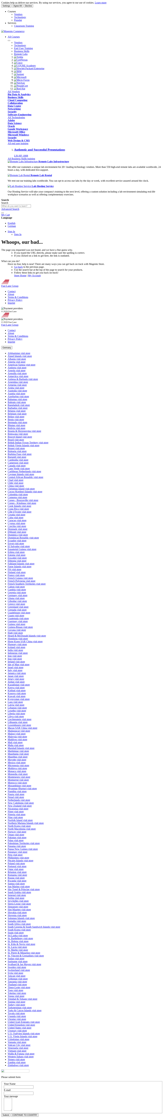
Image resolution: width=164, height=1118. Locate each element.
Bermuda (17, 422)
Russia (16, 877)
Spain (16, 932)
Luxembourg (19, 725)
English (11, 223)
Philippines (18, 857)
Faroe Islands (19, 566)
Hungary (17, 644)
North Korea (19, 826)
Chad (15, 480)
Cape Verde (19, 468)
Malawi (17, 733)
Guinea (16, 624)
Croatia (16, 514)
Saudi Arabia (19, 892)
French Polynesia (21, 581)
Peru (15, 854)
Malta (16, 745)
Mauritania (18, 754)
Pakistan (17, 837)
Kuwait (16, 696)
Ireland (16, 661)
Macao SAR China (22, 728)
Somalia (17, 921)
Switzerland (19, 970)
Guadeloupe (19, 612)
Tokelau (17, 993)
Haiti (15, 632)
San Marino (19, 886)
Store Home (20, 275)
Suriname (18, 961)
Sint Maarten (19, 909)
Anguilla (17, 373)
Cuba (15, 517)
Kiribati (17, 690)
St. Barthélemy (20, 938)
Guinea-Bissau (20, 627)
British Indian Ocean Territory (28, 442)
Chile (15, 483)
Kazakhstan (19, 684)
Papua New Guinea (23, 849)
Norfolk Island (20, 820)
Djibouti (17, 532)
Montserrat (18, 779)
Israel (15, 667)
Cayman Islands (21, 474)
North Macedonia (22, 828)
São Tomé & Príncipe (24, 889)
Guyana (17, 630)
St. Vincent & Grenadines (26, 955)
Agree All (17, 6)
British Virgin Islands (23, 445)
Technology (20, 17)
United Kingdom (21, 1025)
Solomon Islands (21, 918)
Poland (16, 863)
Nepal (16, 797)
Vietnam (17, 1050)
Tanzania (17, 981)
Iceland (16, 647)
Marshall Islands (21, 748)
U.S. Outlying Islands (24, 1033)
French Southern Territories (27, 583)
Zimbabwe (18, 1065)
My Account (34, 275)
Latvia (16, 705)
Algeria (16, 361)
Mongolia (18, 774)
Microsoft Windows (18, 134)
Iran (15, 656)
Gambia (17, 589)
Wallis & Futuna (21, 1053)
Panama (17, 846)
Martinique (18, 751)
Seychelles (18, 901)
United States (19, 1027)
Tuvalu (16, 1013)
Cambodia (18, 460)
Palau (16, 840)
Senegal (17, 895)
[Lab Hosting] (20, 186)
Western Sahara (21, 1056)
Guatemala (18, 618)
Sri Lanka (18, 935)
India (15, 650)
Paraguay (17, 852)
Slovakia (17, 912)
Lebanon (17, 707)
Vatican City (19, 1045)
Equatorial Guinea (22, 549)
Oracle (11, 126)
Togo (15, 990)
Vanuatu (17, 1042)
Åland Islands (20, 356)
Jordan (16, 681)
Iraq (15, 658)
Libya (16, 716)
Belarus (17, 411)
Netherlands (19, 800)
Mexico (17, 762)
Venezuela (18, 1048)
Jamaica (17, 673)
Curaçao (17, 520)
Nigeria (16, 814)
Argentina (18, 382)
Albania (17, 359)
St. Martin (18, 950)
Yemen (16, 1059)
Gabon (16, 586)
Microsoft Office (16, 132)
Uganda (17, 1016)
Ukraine (17, 1019)
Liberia (16, 713)
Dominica (18, 534)
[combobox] (16, 206)
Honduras (18, 638)
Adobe (11, 120)
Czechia (17, 526)
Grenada (17, 609)
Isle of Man (18, 664)
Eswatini (17, 558)
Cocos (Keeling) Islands (25, 491)
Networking (14, 108)
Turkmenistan (20, 1007)
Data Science (15, 123)
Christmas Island (21, 488)
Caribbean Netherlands (24, 471)
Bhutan (16, 425)
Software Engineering (19, 114)
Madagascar (19, 730)
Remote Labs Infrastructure (53, 161)
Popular (18, 20)
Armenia (17, 385)
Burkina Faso (20, 454)
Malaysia (17, 736)
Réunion (17, 872)
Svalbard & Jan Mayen (24, 964)
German (12, 226)
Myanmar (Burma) (22, 788)
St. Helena (18, 941)
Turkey (16, 1004)
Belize (16, 416)
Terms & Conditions (18, 297)
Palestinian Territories (24, 843)
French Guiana (20, 578)
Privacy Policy (15, 300)
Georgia (17, 592)
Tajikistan (18, 978)
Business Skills (15, 97)
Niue (15, 817)
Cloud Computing (17, 100)
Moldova (17, 768)
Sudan (16, 958)
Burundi (17, 457)
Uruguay (17, 1030)
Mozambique (19, 785)
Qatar (16, 869)
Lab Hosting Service (43, 186)
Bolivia (16, 428)
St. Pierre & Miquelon (24, 952)
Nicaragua (18, 808)
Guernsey (18, 621)
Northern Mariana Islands (26, 823)
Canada (17, 465)
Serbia (16, 898)
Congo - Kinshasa (22, 503)
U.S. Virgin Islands (22, 1036)
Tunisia (16, 1001)
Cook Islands (19, 506)
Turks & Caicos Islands (24, 1010)
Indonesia (18, 653)
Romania (17, 875)
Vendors (18, 14)
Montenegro (19, 777)
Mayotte (17, 759)
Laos (15, 702)
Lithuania (18, 722)
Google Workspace (18, 129)
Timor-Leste (19, 987)
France (16, 575)
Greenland (18, 607)
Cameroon (18, 462)
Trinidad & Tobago (22, 999)
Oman (16, 834)
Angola (16, 370)
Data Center (14, 106)
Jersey (16, 679)
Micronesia (18, 765)
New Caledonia (21, 803)
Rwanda (17, 880)
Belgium (17, 413)
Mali (15, 742)
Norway (17, 831)
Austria (16, 393)
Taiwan (16, 976)
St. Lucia (17, 947)
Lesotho (17, 710)
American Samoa (21, 364)
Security (12, 111)
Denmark (17, 529)
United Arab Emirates (24, 1022)
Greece (16, 604)
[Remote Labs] (23, 161)
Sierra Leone (19, 903)
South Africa (19, 924)
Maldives (17, 739)
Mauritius (18, 756)
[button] (6, 347)
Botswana (18, 434)
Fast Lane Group (9, 286)
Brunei (16, 448)
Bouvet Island (20, 436)
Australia (17, 390)
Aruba (16, 387)
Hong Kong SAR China (25, 641)
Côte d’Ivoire (19, 511)
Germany (17, 595)
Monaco (17, 771)
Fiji (14, 569)
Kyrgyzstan (19, 699)
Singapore (18, 906)
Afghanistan (19, 353)
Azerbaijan (18, 396)
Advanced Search (10, 209)
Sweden (17, 967)
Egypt (16, 543)
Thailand (17, 984)
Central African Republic (25, 477)
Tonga (16, 996)
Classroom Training (24, 26)
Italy (15, 670)
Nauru (16, 794)
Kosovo (17, 693)
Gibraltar (17, 601)
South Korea (19, 929)
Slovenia (17, 915)
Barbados (18, 408)
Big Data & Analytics (19, 94)
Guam (16, 615)
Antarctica (18, 376)
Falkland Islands (21, 563)
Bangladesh (19, 405)
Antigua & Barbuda (23, 379)
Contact (12, 291)
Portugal (17, 866)
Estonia (16, 555)
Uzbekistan (18, 1039)
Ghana (16, 598)
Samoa (16, 883)
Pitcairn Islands (20, 860)
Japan (16, 676)
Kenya (16, 687)
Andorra (17, 367)
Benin (16, 419)
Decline (28, 6)
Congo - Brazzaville (23, 500)
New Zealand (20, 805)
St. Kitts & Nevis (21, 944)
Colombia (18, 494)
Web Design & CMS (19, 140)
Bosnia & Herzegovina (24, 431)
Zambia (17, 1062)
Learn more (101, 2)
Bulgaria (17, 451)
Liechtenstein (19, 719)
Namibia (17, 791)
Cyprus (16, 523)
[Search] (2, 212)
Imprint (11, 303)
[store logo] (13, 31)
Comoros (17, 497)
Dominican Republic (23, 537)
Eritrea (16, 552)
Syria (15, 973)
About (11, 294)
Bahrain (17, 402)
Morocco (17, 782)
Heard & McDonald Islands (27, 635)
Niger (16, 811)
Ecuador (17, 540)
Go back (18, 267)
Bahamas (17, 399)
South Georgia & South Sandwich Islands (34, 927)
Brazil (16, 439)
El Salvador (19, 546)
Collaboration (15, 103)
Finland (17, 572)
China (16, 485)
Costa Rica (18, 509)
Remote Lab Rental (41, 175)
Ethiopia (17, 560)
